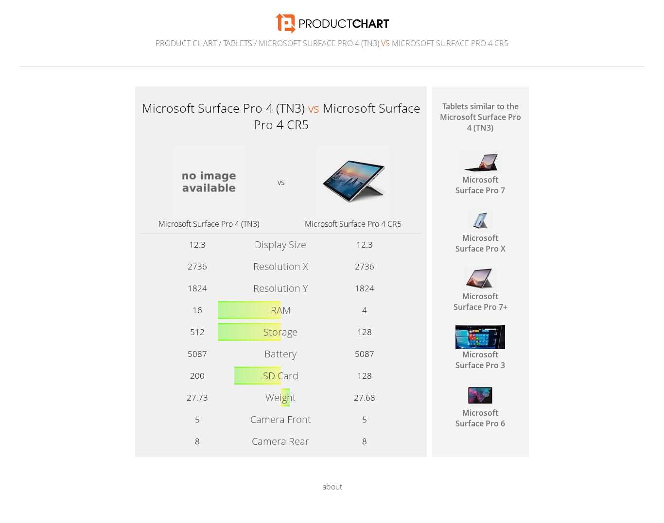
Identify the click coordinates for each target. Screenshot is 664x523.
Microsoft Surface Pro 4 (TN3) (208, 224)
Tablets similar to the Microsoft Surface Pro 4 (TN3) (480, 117)
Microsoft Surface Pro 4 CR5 (353, 224)
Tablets (237, 43)
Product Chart (186, 43)
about (332, 486)
